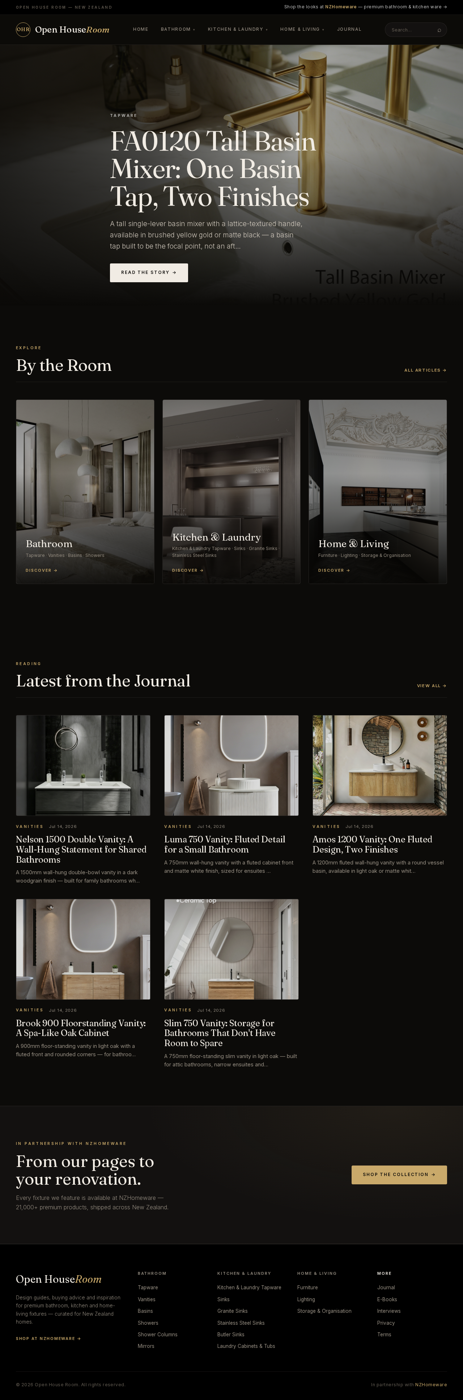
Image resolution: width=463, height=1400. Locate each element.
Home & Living (302, 29)
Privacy (386, 1323)
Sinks (223, 1299)
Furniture (307, 1287)
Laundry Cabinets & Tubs (246, 1346)
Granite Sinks (232, 1311)
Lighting (306, 1299)
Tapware (148, 1287)
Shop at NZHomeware (48, 1338)
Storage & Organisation (324, 1311)
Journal (349, 29)
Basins (145, 1311)
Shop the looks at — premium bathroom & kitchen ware (365, 6)
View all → (432, 685)
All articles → (425, 370)
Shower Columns (158, 1334)
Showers (148, 1323)
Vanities (147, 1299)
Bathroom (178, 29)
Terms (384, 1334)
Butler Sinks (231, 1334)
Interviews (389, 1311)
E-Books (387, 1299)
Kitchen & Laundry (238, 29)
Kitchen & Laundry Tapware (249, 1287)
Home (141, 29)
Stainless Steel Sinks (241, 1323)
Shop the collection (399, 1174)
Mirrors (146, 1346)
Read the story (149, 272)
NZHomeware (431, 1384)
